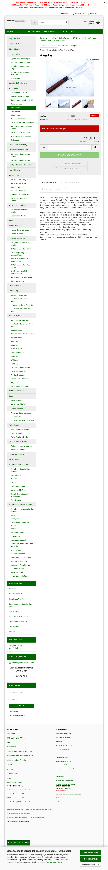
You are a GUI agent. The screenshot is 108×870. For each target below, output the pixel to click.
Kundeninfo (13, 589)
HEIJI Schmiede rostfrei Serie (22, 305)
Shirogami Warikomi (18, 183)
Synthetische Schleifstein (18, 616)
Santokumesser (17, 104)
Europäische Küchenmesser (21, 62)
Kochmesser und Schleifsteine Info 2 (20, 605)
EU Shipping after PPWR (15, 738)
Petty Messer (16, 111)
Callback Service (13, 774)
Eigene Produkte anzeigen (20, 59)
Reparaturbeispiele (16, 594)
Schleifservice (14, 612)
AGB (8, 742)
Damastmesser (16, 330)
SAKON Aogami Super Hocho (21, 249)
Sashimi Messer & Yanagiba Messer (21, 127)
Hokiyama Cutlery (92, 60)
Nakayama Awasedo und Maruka (20, 524)
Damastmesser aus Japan (20, 96)
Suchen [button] (66, 14)
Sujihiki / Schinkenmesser (20, 132)
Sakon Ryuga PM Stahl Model (22, 277)
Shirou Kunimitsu (15, 286)
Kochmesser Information (18, 622)
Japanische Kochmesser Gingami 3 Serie (20, 67)
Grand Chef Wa (16, 349)
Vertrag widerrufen (18, 843)
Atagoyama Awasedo (18, 540)
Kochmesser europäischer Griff (22, 100)
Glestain (12, 220)
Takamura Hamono (16, 409)
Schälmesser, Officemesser (21, 136)
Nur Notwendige (91, 859)
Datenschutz (11, 747)
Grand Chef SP (16, 345)
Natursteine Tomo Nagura (20, 565)
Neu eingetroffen (32, 32)
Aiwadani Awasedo (18, 554)
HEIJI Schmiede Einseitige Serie (20, 300)
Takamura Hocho (17, 417)
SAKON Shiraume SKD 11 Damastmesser (20, 272)
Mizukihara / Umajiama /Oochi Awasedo (22, 545)
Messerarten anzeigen (19, 93)
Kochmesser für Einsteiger (18, 145)
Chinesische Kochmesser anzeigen (20, 155)
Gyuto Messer (16, 108)
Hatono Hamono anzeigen (20, 230)
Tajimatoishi (15, 536)
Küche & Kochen (51, 32)
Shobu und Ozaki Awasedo (21, 557)
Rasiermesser (14, 459)
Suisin (11, 396)
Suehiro (13, 483)
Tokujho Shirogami (17, 375)
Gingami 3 (14, 382)
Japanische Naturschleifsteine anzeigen (22, 510)
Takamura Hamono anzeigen (21, 413)
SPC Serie (14, 360)
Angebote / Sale (14, 32)
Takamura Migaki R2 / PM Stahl (22, 420)
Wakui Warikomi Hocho (19, 437)
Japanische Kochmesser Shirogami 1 (20, 73)
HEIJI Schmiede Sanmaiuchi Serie (21, 310)
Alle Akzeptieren (91, 852)
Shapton (14, 479)
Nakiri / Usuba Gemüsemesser (22, 123)
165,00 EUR (21, 676)
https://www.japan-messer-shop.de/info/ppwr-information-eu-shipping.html (53, 7)
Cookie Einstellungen (14, 782)
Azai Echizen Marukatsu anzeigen (19, 211)
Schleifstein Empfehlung (18, 83)
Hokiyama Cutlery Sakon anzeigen (20, 244)
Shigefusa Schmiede (16, 391)
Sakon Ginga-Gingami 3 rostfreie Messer (19, 254)
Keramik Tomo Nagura (19, 561)
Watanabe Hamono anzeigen (21, 446)
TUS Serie (14, 364)
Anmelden (21, 706)
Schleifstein (15, 78)
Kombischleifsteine (18, 486)
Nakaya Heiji (13, 291)
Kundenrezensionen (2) (54, 189)
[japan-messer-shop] (17, 21)
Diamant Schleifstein (18, 490)
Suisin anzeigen (16, 400)
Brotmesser (15, 140)
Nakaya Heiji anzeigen (19, 295)
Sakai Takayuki (14, 316)
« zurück (53, 46)
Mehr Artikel (13, 648)
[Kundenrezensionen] (46, 57)
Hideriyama (15, 519)
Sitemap (10, 769)
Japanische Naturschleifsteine (20, 505)
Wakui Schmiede (15, 425)
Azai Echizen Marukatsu (17, 205)
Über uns (12, 632)
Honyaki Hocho (14, 170)
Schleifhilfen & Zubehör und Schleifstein (21, 495)
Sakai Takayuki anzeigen (20, 320)
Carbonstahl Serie (17, 353)
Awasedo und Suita (18, 533)
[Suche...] (65, 22)
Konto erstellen (14, 712)
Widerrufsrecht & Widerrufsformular (20, 756)
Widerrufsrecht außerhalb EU (17, 760)
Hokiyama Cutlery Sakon (18, 238)
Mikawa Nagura (16, 550)
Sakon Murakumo (17, 281)
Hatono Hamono (15, 226)
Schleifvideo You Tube (17, 599)
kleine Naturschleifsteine (20, 576)
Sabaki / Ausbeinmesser (20, 119)
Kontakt (9, 765)
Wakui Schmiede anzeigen (20, 430)
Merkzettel (93, 14)
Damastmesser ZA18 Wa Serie (22, 334)
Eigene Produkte (69, 32)
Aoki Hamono (14, 175)
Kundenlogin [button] (79, 14)
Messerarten (13, 88)
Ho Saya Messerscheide (18, 454)
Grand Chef (15, 356)
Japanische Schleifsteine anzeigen (20, 470)
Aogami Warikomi (17, 187)
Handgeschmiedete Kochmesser (21, 165)
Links (9, 778)
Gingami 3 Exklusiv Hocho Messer (20, 199)
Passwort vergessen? (17, 715)
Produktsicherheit (69, 182)
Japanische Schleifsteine (18, 465)
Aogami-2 (14, 341)
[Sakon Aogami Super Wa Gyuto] (70, 78)
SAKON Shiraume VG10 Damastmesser (19, 260)
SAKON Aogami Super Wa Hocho (20, 266)
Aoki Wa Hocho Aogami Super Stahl (22, 325)
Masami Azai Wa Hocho (19, 216)
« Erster (44, 46)
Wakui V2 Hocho (17, 433)
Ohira (13, 515)
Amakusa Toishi (17, 572)
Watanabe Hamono (20, 441)
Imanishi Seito (17, 475)
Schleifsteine (14, 627)
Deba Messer (16, 115)
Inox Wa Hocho (16, 338)
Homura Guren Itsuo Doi (20, 195)
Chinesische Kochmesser (18, 150)
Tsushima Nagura (17, 569)
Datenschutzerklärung (54, 862)
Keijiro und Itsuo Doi (18, 191)
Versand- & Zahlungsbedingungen (19, 751)
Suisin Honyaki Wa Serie (20, 404)
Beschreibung (49, 182)
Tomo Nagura (16, 500)
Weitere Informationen (91, 864)
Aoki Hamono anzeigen (19, 180)
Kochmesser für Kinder (19, 386)
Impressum (11, 734)
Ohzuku (13, 529)
